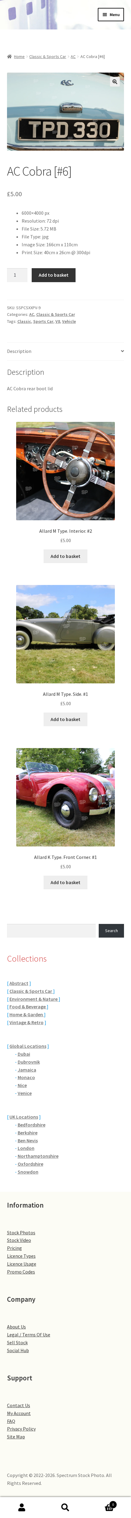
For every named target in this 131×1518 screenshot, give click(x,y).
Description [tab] (19, 351)
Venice (25, 1093)
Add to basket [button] (65, 556)
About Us (16, 1327)
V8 (57, 321)
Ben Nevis (28, 1140)
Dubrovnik (29, 1062)
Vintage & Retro (26, 1022)
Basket (100, 1502)
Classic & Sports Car (47, 56)
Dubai (24, 1054)
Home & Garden (26, 1014)
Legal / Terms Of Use (28, 1335)
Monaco (26, 1077)
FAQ (11, 1421)
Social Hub (18, 1350)
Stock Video (19, 1240)
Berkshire (27, 1133)
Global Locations (27, 1046)
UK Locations (23, 1117)
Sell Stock (17, 1342)
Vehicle (69, 321)
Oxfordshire (30, 1164)
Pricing (14, 1248)
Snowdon (28, 1172)
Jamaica (27, 1070)
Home (19, 56)
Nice (22, 1085)
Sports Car (43, 321)
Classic (24, 321)
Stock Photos (21, 1232)
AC (73, 56)
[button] (115, 82)
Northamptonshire (38, 1156)
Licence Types (21, 1256)
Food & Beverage (28, 1006)
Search (111, 930)
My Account (19, 1413)
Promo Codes (21, 1272)
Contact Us (18, 1405)
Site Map (16, 1437)
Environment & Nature (33, 999)
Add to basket (54, 275)
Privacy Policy (21, 1429)
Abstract (18, 983)
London (26, 1148)
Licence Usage (21, 1264)
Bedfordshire (31, 1125)
